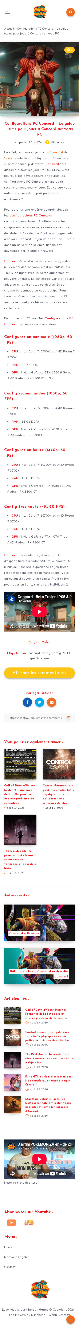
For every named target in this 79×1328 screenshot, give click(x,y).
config (46, 653)
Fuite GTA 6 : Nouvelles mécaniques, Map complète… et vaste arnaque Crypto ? (49, 1081)
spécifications (40, 658)
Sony (8, 158)
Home (8, 1247)
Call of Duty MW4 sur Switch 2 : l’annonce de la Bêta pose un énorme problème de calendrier (19, 794)
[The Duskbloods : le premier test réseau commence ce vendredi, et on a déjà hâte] (12, 1060)
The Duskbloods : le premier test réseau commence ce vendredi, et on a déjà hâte (20, 860)
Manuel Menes (37, 1310)
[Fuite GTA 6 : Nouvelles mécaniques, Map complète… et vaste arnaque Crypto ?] (12, 1082)
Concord (57, 152)
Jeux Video (42, 642)
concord (34, 653)
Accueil (9, 29)
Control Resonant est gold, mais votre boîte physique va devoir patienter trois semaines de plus (59, 794)
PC (69, 653)
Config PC (59, 653)
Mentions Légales (16, 1257)
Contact (10, 1267)
